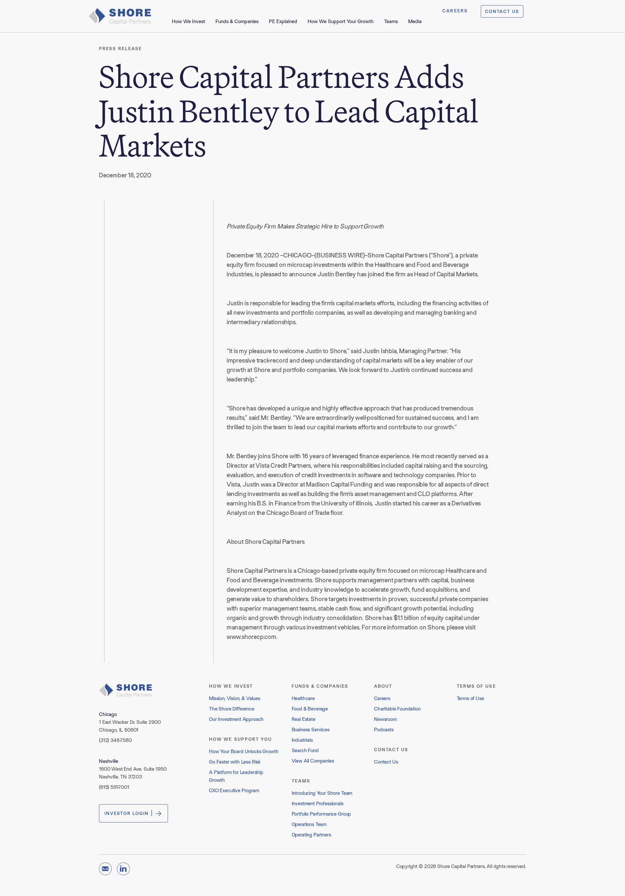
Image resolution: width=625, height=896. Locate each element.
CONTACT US (502, 11)
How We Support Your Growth (341, 21)
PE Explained (283, 21)
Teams (391, 21)
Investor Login (126, 813)
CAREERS (455, 11)
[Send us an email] (105, 868)
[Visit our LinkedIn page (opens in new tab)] (123, 868)
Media (415, 21)
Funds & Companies (236, 21)
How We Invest (188, 21)
